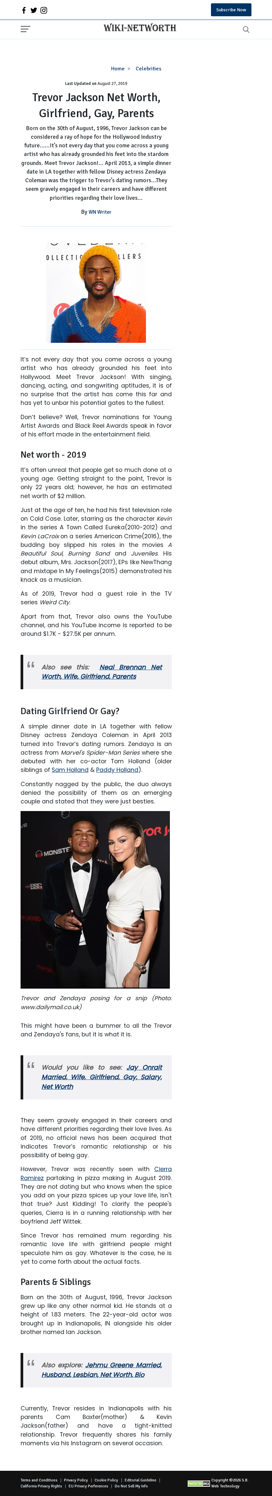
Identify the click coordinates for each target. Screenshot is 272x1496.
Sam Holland (70, 770)
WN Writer (100, 212)
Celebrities (148, 68)
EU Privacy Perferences (88, 1486)
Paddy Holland (117, 770)
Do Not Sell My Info (131, 1486)
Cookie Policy (106, 1480)
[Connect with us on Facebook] (24, 10)
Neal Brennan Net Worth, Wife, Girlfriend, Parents (101, 672)
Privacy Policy (76, 1480)
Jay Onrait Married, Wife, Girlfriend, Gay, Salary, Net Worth (101, 1077)
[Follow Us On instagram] (43, 10)
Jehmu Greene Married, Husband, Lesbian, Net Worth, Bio (101, 1370)
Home (118, 68)
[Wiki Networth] (138, 28)
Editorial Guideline (140, 1480)
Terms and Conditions (39, 1480)
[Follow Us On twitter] (34, 10)
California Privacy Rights (41, 1486)
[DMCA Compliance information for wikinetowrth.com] (199, 1483)
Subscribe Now (231, 10)
